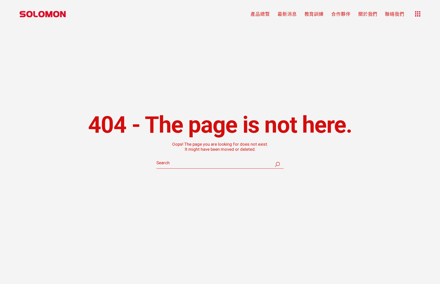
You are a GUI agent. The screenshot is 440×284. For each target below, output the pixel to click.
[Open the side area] (417, 14)
